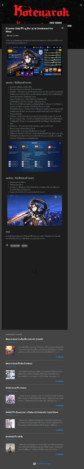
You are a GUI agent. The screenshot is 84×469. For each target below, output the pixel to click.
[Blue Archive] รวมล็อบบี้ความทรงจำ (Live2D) (24, 339)
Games (24, 246)
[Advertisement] (75, 54)
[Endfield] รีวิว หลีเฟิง (14, 437)
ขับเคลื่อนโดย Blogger (43, 464)
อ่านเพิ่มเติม (60, 357)
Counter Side (15, 246)
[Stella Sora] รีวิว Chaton (16, 388)
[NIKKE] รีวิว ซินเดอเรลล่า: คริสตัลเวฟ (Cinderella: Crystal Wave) (32, 412)
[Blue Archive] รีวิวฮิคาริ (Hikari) (19, 363)
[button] (62, 28)
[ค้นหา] (81, 5)
